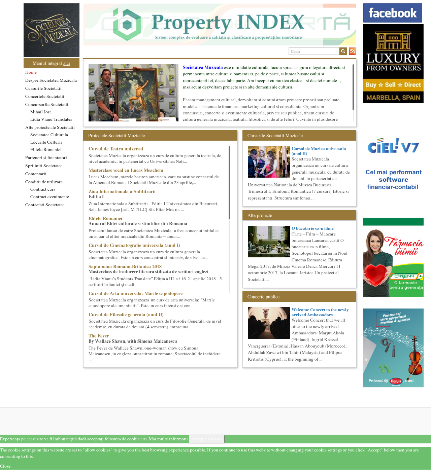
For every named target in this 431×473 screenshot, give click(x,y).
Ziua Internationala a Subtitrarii (122, 191)
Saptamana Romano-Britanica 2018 (125, 266)
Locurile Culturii (46, 142)
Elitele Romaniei (46, 149)
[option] (219, 24)
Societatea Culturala (49, 135)
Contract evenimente (49, 196)
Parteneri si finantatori (46, 157)
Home (31, 72)
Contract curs (42, 189)
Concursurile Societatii (46, 104)
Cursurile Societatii (43, 88)
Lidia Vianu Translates (51, 119)
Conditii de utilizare (44, 182)
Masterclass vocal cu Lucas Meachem (126, 170)
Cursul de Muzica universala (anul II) (319, 150)
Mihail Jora (41, 112)
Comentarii (35, 174)
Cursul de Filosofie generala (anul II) (126, 314)
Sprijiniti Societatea (44, 165)
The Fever (99, 335)
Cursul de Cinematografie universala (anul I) (134, 245)
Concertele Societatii (44, 96)
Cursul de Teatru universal (116, 148)
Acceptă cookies (207, 439)
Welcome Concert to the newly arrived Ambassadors (320, 311)
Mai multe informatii (168, 439)
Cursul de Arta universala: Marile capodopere (136, 293)
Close (5, 466)
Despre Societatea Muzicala (51, 80)
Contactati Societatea (45, 205)
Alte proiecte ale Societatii (50, 127)
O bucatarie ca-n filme (313, 228)
